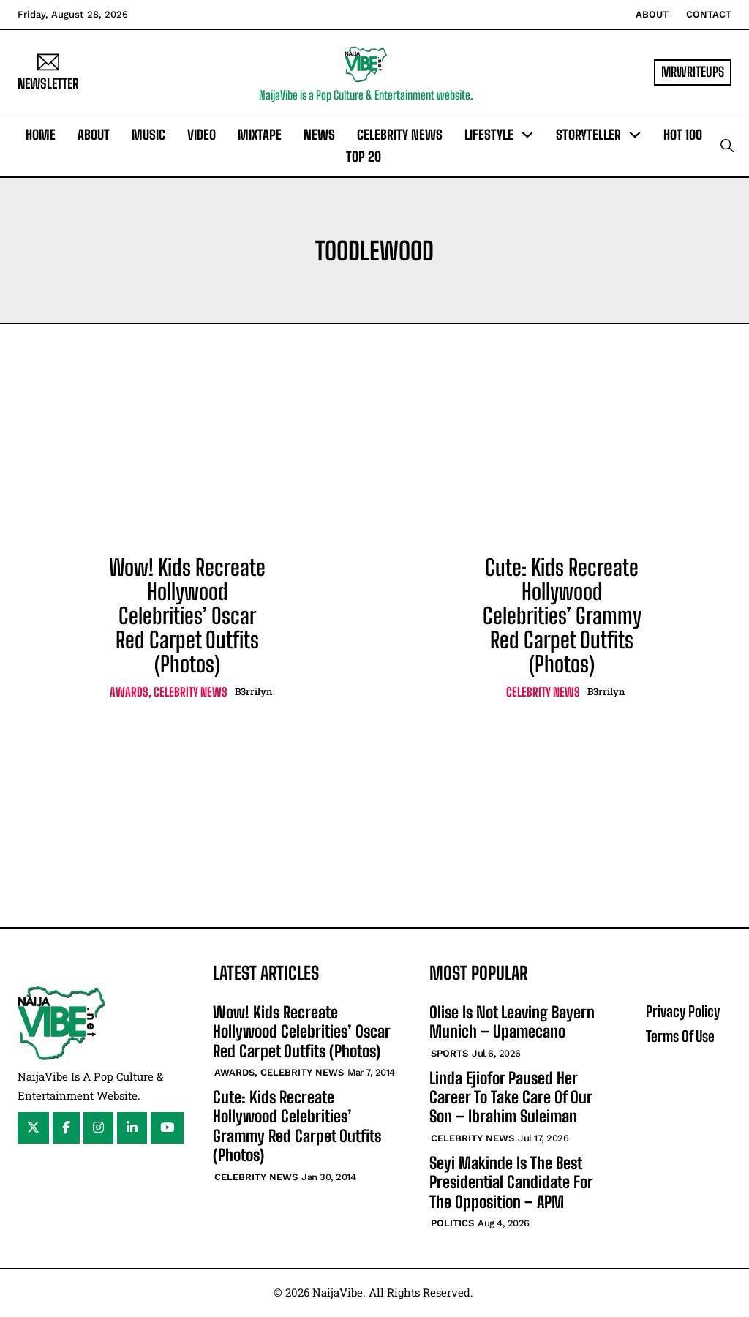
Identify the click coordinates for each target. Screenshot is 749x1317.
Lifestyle (488, 135)
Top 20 (363, 157)
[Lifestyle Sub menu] (527, 134)
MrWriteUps (692, 72)
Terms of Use (680, 1036)
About (652, 14)
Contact (708, 14)
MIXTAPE (260, 135)
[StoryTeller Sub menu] (634, 134)
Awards (129, 692)
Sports (449, 1053)
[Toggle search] (727, 146)
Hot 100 (682, 135)
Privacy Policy (683, 1011)
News (319, 135)
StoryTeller (588, 135)
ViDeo (201, 135)
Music (148, 135)
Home (41, 135)
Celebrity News (400, 135)
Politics (452, 1222)
